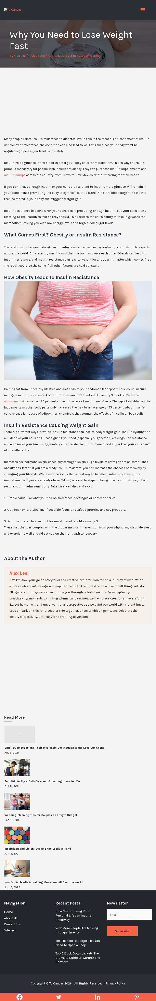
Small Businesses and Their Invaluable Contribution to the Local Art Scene (54, 747)
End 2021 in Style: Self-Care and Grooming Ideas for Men (42, 781)
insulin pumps (14, 175)
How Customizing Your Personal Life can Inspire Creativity (73, 915)
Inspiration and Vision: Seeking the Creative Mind (37, 848)
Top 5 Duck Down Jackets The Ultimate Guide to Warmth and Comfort (77, 957)
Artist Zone (37, 56)
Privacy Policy (115, 983)
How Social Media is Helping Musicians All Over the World (43, 882)
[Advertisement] (78, 98)
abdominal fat (14, 401)
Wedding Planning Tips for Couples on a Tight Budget (40, 815)
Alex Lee (18, 573)
